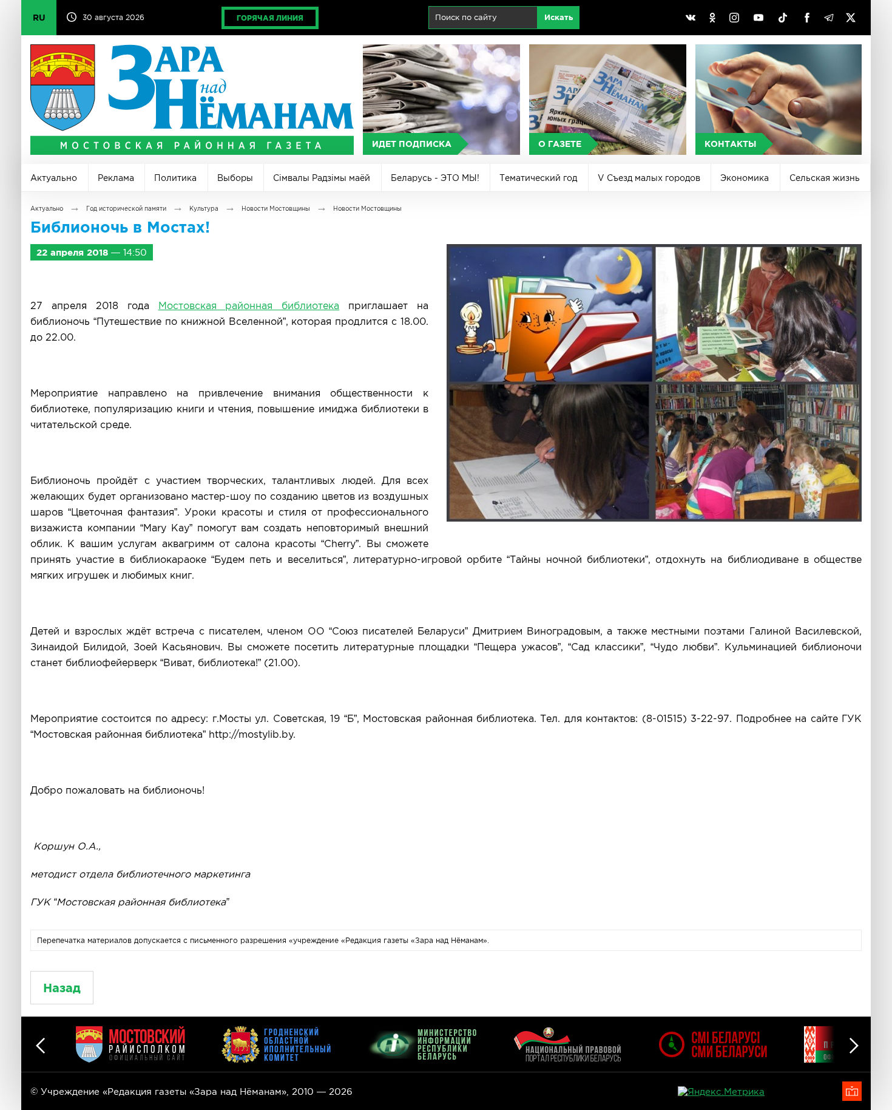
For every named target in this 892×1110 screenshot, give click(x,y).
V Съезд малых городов (649, 178)
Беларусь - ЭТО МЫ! (435, 178)
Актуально (53, 178)
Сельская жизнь (824, 178)
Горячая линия (270, 18)
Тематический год (538, 178)
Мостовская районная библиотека (249, 305)
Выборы (235, 178)
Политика (175, 178)
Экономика (744, 178)
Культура (203, 208)
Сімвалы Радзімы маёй (321, 178)
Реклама (116, 178)
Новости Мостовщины (276, 208)
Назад (62, 988)
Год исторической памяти (126, 208)
